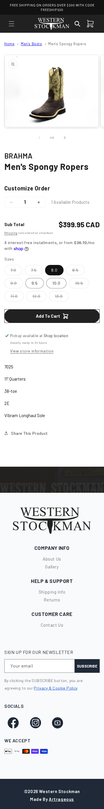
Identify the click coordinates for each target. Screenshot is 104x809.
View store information (31, 350)
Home (9, 43)
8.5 (78, 271)
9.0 (16, 284)
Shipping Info (52, 592)
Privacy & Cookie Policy (55, 688)
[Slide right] (64, 137)
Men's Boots (31, 43)
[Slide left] (39, 137)
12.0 (39, 297)
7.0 (16, 271)
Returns (52, 599)
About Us (52, 558)
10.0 (56, 283)
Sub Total (14, 224)
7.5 (37, 271)
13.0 (62, 297)
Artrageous (61, 799)
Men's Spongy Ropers (67, 43)
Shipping (11, 232)
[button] (11, 23)
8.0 (54, 270)
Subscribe (87, 666)
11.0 (17, 297)
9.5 (34, 283)
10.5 (82, 284)
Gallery (52, 566)
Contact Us (52, 625)
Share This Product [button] (29, 433)
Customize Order (27, 188)
